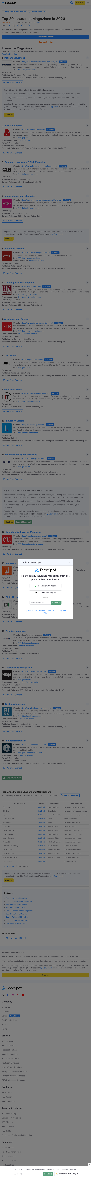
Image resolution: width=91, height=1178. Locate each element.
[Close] (69, 562)
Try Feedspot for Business (35, 610)
